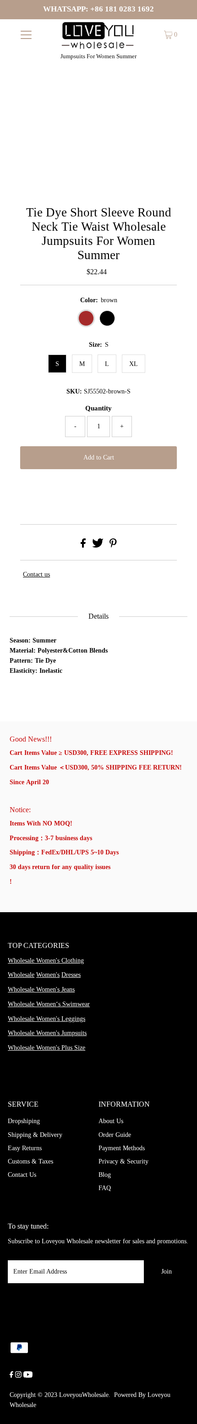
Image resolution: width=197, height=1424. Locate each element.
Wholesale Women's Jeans (41, 989)
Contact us (36, 574)
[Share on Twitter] (98, 545)
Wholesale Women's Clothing (46, 960)
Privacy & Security (123, 1161)
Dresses (71, 974)
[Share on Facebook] (83, 545)
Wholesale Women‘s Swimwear (49, 1004)
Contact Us (22, 1174)
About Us (110, 1121)
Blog (104, 1174)
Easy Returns (25, 1148)
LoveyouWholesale (84, 1394)
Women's (48, 974)
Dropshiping (24, 1121)
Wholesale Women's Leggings (46, 1018)
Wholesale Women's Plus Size (46, 1047)
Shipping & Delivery (35, 1134)
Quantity (98, 408)
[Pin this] (113, 545)
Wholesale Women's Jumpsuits (47, 1033)
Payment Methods (121, 1148)
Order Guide (114, 1134)
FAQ (104, 1188)
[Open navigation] (26, 34)
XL (133, 363)
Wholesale (21, 974)
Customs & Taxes (30, 1161)
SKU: (74, 391)
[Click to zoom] (173, 99)
